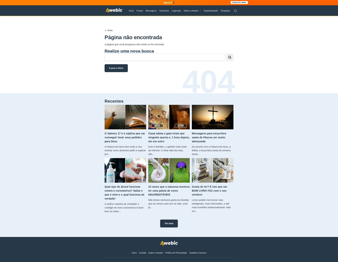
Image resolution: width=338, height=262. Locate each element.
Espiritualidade (211, 11)
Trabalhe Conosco (197, 253)
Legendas (176, 11)
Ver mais (169, 223)
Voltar (110, 30)
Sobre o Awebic (191, 11)
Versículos (164, 11)
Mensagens (151, 11)
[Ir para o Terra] (169, 2)
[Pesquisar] (235, 10)
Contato (142, 253)
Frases (140, 11)
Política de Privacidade (176, 253)
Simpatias (225, 11)
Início (131, 11)
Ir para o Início (116, 68)
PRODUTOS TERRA (239, 2)
